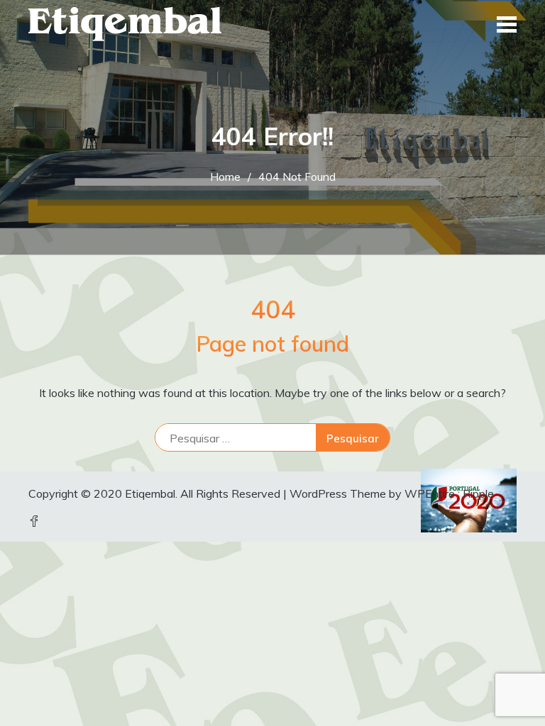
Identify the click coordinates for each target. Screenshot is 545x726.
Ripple (478, 493)
